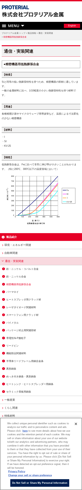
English (72, 25)
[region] (41, 454)
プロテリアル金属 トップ (13, 33)
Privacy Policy (16, 471)
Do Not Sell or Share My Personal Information (40, 482)
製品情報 (32, 33)
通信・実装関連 (45, 33)
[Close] (76, 424)
